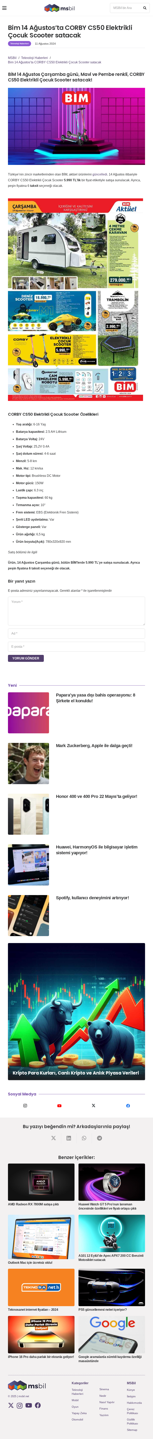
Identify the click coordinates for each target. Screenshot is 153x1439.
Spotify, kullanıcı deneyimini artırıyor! (92, 897)
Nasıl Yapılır (107, 1402)
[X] (93, 1106)
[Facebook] (128, 1106)
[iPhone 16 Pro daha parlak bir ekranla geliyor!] (41, 1334)
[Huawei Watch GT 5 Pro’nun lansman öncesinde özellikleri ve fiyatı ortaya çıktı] (111, 1182)
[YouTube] (59, 1106)
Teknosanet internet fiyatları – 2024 (33, 1309)
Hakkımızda (134, 1402)
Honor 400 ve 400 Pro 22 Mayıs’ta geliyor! (96, 796)
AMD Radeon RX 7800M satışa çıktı (33, 1204)
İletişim (131, 1396)
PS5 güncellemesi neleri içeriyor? (102, 1309)
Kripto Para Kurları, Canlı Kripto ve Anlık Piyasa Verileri (76, 1073)
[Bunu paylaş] (53, 1138)
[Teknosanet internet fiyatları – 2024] (41, 1287)
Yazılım (104, 1415)
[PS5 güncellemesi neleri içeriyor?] (111, 1287)
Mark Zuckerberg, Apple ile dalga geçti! (94, 745)
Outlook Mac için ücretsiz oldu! (30, 1262)
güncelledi (99, 174)
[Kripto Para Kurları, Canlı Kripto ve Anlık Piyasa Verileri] (76, 1011)
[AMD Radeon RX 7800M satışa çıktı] (41, 1182)
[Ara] (145, 8)
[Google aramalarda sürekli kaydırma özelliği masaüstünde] (111, 1334)
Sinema (104, 1389)
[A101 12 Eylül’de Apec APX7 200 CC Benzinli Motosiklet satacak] (111, 1233)
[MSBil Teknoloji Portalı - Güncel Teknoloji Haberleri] (59, 8)
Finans (103, 1408)
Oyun (75, 1406)
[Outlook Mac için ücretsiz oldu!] (41, 1237)
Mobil (75, 1400)
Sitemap (132, 1429)
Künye (131, 1389)
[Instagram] (25, 1106)
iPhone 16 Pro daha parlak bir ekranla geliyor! (41, 1357)
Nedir (102, 1395)
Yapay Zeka (79, 1413)
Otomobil (77, 1419)
